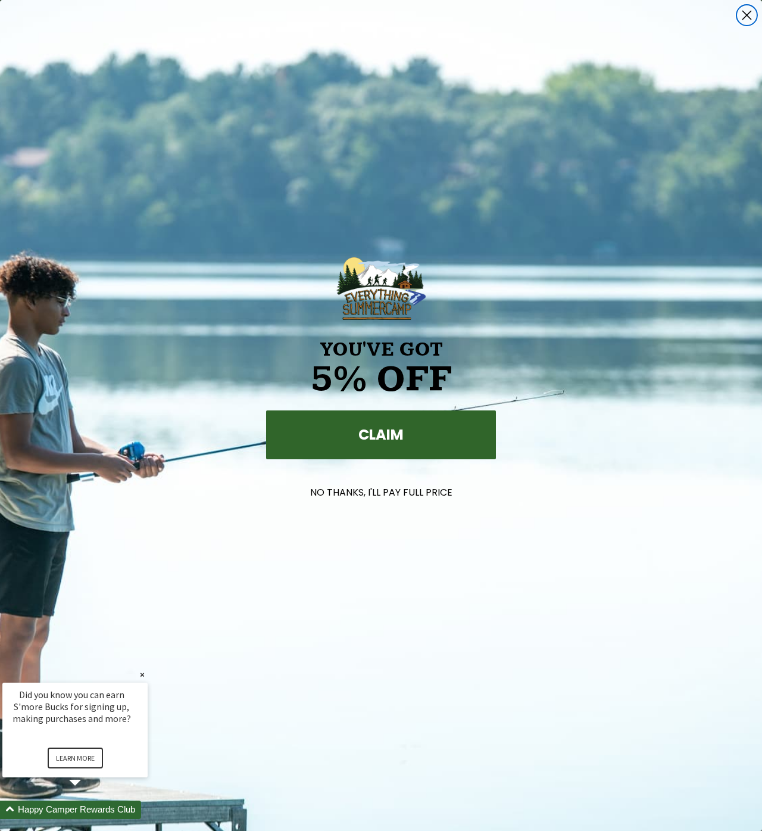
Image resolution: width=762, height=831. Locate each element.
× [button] (142, 674)
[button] (89, 810)
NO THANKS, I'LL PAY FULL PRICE (381, 492)
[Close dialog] (746, 15)
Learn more (75, 758)
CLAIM (381, 434)
